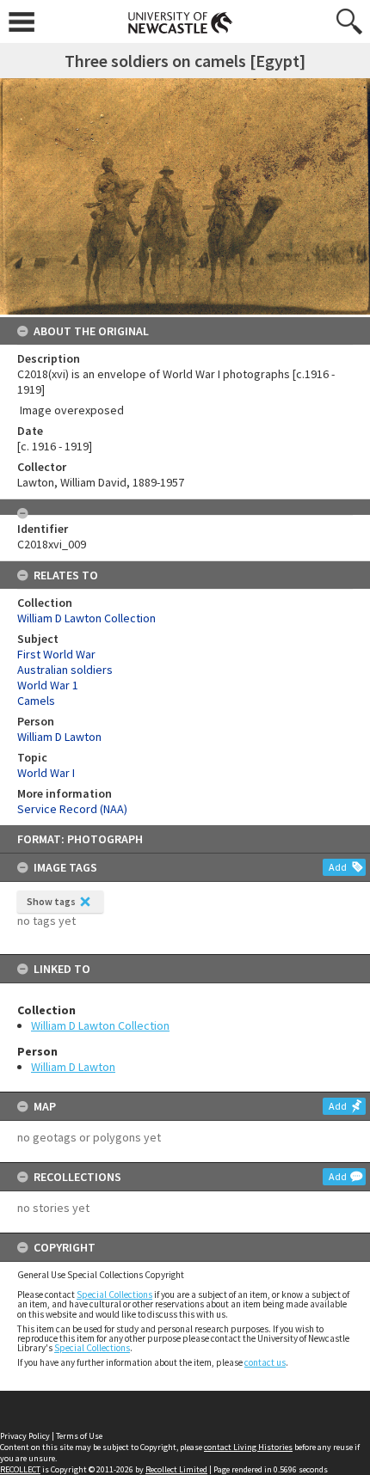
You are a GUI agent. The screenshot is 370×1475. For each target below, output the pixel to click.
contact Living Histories (248, 1447)
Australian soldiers (65, 669)
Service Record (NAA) (72, 809)
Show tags (51, 901)
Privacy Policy (25, 1435)
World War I (46, 772)
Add (338, 866)
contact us (265, 1362)
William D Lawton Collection (100, 1025)
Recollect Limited (176, 1469)
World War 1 (47, 685)
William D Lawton (73, 1066)
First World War (56, 654)
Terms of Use (79, 1435)
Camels (36, 700)
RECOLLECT (20, 1469)
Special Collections (114, 1294)
